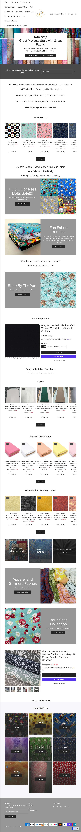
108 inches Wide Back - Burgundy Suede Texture (60, 516)
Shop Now (16, 555)
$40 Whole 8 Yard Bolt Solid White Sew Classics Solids (12, 407)
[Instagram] (57, 806)
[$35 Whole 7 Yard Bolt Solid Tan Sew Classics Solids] (60, 395)
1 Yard (44, 346)
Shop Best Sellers (32, 55)
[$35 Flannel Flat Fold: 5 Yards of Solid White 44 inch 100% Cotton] (28, 395)
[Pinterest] (61, 806)
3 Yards (50, 346)
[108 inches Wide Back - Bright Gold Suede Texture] (44, 503)
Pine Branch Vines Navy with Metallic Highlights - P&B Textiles (60, 144)
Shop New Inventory (48, 55)
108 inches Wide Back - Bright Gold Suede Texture (44, 516)
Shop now (16, 727)
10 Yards (63, 346)
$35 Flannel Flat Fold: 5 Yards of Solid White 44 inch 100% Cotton (28, 408)
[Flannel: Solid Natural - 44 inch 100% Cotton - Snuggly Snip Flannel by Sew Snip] (44, 450)
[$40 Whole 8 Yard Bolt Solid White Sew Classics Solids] (12, 395)
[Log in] (72, 14)
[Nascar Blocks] (12, 130)
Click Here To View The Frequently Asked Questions (40, 373)
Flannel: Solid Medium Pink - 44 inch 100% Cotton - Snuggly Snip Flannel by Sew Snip (12, 464)
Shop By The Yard (22, 294)
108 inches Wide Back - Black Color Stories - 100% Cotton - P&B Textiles (28, 517)
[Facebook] (53, 806)
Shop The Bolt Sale (23, 204)
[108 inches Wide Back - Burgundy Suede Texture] (60, 503)
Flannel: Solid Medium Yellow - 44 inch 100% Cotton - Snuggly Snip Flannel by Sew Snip (60, 464)
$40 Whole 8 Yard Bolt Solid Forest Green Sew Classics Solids (44, 408)
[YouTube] (65, 806)
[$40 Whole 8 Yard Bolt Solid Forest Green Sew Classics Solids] (44, 395)
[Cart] (75, 14)
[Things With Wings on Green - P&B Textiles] (28, 130)
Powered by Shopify (19, 826)
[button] (6, 138)
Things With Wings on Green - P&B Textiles (28, 143)
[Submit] (74, 71)
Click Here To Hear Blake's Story (40, 265)
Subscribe (10, 816)
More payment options (59, 360)
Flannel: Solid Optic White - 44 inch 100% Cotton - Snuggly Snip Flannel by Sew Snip (28, 464)
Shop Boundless (58, 632)
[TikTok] (68, 806)
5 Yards (56, 346)
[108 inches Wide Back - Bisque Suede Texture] (12, 503)
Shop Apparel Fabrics (22, 592)
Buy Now (40, 556)
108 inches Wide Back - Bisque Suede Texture (12, 516)
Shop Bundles (58, 246)
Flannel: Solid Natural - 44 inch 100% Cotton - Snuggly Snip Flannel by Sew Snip (44, 463)
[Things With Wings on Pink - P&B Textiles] (44, 130)
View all (41, 159)
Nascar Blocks (13, 142)
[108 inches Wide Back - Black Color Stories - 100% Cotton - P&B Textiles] (28, 503)
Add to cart (12, 417)
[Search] (68, 14)
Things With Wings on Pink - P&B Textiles (44, 143)
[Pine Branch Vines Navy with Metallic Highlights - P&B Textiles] (60, 130)
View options (12, 151)
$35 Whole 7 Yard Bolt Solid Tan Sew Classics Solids (60, 407)
